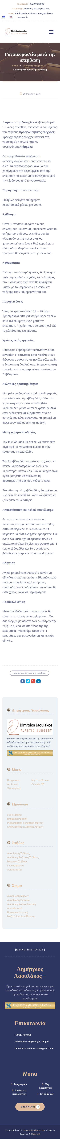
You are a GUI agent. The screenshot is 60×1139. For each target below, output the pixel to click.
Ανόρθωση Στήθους (18, 853)
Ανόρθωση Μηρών (18, 896)
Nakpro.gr (35, 1134)
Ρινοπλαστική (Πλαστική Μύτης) (25, 822)
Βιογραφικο (13, 780)
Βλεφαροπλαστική (17, 818)
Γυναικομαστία (15, 865)
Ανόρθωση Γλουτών (18, 900)
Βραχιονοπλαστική (17, 912)
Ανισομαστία (14, 869)
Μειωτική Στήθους (17, 861)
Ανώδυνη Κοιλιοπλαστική (21, 904)
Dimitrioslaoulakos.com (33, 1130)
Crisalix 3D (37, 784)
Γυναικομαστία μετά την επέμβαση (29, 672)
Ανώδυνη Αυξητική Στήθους (23, 857)
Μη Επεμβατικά (40, 780)
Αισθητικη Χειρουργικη (19, 1091)
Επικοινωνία (22, 16)
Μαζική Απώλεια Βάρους (21, 916)
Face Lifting (14, 814)
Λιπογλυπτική (14, 908)
